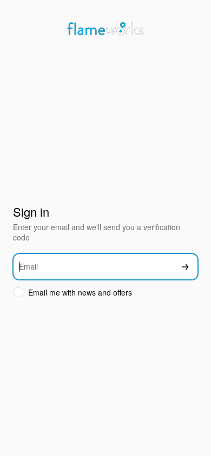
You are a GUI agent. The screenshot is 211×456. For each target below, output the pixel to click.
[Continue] (185, 266)
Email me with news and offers (80, 292)
